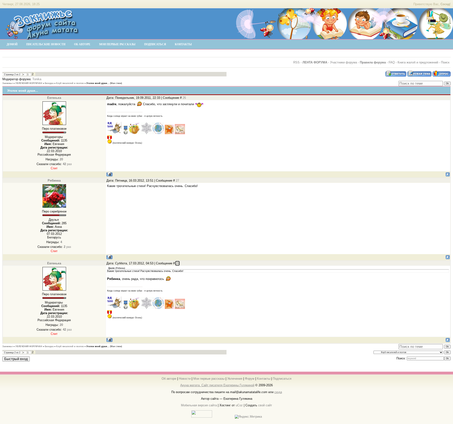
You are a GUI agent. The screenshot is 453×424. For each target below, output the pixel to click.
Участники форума (343, 62)
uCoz (239, 405)
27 (177, 180)
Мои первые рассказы (209, 378)
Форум (249, 378)
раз (67, 164)
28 (177, 263)
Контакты (263, 378)
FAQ (392, 62)
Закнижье (7, 83)
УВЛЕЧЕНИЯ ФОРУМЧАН (28, 83)
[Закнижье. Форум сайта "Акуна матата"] (42, 37)
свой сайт (265, 405)
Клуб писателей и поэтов (70, 83)
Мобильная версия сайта (199, 405)
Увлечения (234, 378)
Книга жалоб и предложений (418, 62)
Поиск (445, 62)
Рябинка (54, 180)
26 (184, 98)
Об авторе (169, 378)
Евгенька (54, 98)
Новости (185, 378)
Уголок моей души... (97, 83)
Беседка (49, 83)
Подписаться (282, 378)
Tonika (36, 79)
